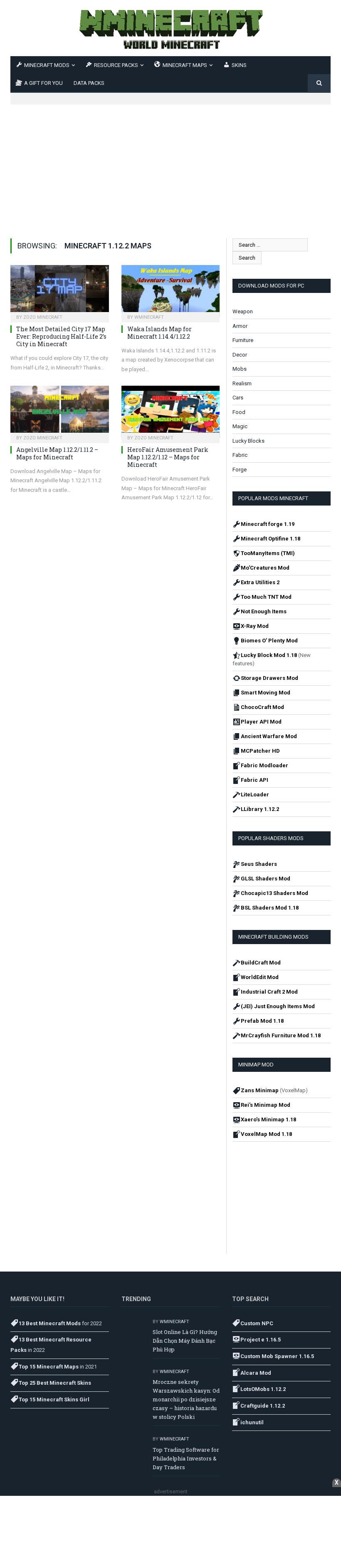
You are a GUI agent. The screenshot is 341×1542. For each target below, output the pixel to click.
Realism (242, 383)
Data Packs (89, 83)
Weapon (242, 311)
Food (238, 412)
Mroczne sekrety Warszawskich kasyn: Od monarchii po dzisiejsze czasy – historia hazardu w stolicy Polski (186, 1399)
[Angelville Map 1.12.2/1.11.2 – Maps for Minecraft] (59, 412)
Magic (239, 426)
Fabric (239, 455)
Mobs (239, 369)
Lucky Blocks (248, 441)
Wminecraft (149, 317)
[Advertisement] (170, 162)
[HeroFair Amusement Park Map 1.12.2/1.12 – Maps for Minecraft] (170, 412)
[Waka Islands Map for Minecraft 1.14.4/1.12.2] (170, 291)
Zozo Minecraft (42, 317)
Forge (239, 469)
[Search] (319, 83)
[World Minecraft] (170, 28)
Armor (239, 326)
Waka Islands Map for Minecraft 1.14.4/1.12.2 (159, 332)
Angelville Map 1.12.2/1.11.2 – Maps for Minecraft (57, 453)
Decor (239, 355)
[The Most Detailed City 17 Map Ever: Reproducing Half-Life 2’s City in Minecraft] (59, 291)
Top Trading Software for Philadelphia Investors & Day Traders (186, 1458)
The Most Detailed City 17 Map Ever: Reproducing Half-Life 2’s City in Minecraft (61, 336)
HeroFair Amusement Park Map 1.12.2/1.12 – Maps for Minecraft (167, 457)
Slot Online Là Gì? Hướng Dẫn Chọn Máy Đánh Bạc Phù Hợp (185, 1340)
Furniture (242, 340)
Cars (237, 397)
